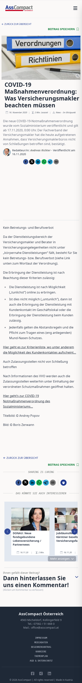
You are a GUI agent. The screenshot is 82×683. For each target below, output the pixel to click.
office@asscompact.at (45, 627)
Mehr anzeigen (60, 558)
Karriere (41, 651)
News (58, 112)
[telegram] (50, 161)
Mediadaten (41, 642)
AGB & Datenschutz (41, 660)
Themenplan (41, 656)
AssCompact (24, 679)
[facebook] (25, 161)
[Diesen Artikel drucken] (63, 483)
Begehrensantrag (41, 647)
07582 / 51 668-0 (44, 624)
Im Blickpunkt (69, 112)
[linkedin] (38, 161)
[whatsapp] (44, 161)
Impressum (41, 638)
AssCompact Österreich (41, 613)
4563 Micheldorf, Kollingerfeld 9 (41, 620)
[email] (56, 161)
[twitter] (32, 161)
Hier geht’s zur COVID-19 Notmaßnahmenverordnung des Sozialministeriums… (26, 401)
